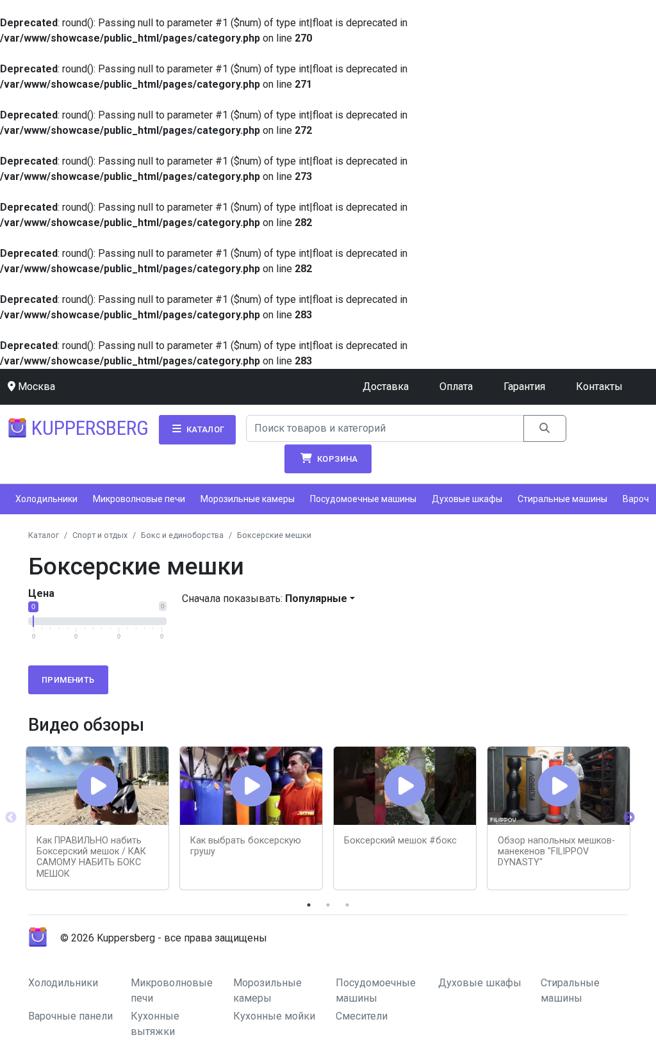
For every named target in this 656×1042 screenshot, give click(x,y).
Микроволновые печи (139, 499)
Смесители (362, 1016)
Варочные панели (70, 1016)
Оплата (456, 386)
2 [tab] (328, 905)
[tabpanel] (97, 818)
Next (629, 817)
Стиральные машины (562, 499)
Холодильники (46, 499)
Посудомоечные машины (363, 499)
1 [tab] (308, 905)
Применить (68, 680)
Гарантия (524, 386)
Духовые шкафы (467, 499)
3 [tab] (347, 905)
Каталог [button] (204, 429)
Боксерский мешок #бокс (400, 840)
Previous (10, 817)
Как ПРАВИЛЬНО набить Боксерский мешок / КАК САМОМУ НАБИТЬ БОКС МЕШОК (91, 857)
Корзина (336, 459)
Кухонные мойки (274, 1016)
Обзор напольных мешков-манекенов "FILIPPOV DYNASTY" (556, 851)
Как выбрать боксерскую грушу (245, 846)
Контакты (599, 386)
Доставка (386, 386)
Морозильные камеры (248, 499)
